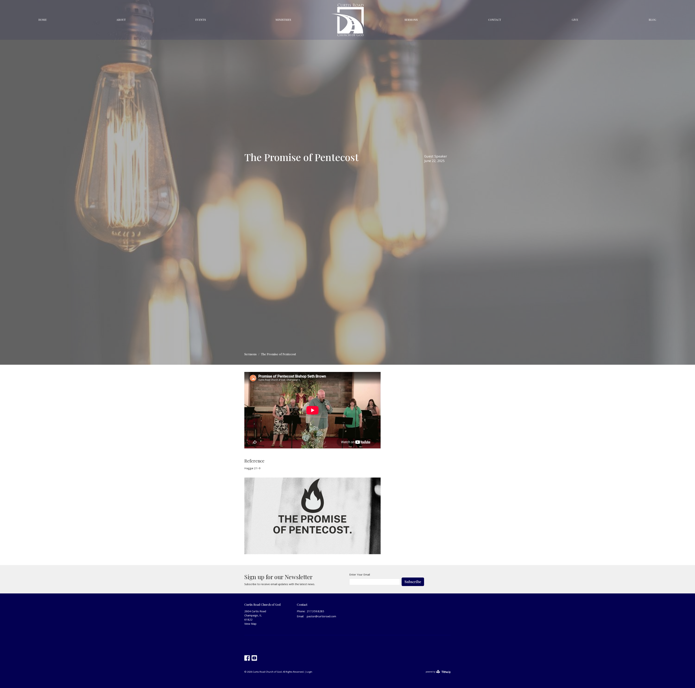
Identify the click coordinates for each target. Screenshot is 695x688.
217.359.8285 (315, 611)
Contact (494, 20)
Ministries (283, 20)
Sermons (411, 20)
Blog (652, 20)
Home (42, 20)
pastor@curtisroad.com (321, 616)
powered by (436, 674)
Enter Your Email (359, 574)
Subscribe (413, 581)
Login (309, 671)
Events (200, 20)
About (121, 20)
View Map (250, 623)
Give (575, 20)
